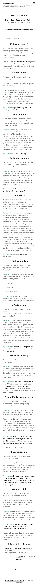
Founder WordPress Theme (14, 581)
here (32, 66)
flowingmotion (8, 3)
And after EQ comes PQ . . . (19, 20)
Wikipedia (15, 38)
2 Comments (20, 569)
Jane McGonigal (21, 62)
